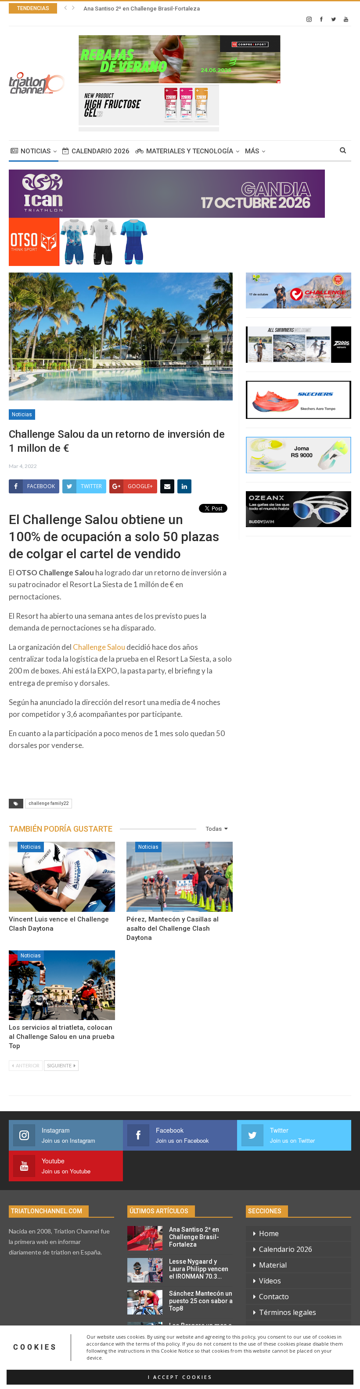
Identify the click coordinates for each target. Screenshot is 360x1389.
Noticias (35, 151)
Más (252, 151)
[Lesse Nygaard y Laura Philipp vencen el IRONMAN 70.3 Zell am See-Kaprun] (144, 1270)
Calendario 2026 (101, 151)
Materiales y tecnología (189, 151)
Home (269, 1233)
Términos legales (287, 1312)
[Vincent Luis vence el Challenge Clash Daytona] (62, 877)
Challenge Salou (99, 647)
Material (273, 1265)
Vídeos (270, 1281)
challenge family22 (48, 803)
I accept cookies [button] (180, 1377)
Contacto (274, 1296)
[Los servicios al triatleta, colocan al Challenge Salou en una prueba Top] (62, 985)
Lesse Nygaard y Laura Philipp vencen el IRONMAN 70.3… (198, 1269)
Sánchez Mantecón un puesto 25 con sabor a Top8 (201, 1301)
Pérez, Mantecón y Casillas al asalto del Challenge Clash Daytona (172, 928)
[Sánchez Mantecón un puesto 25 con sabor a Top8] (144, 1302)
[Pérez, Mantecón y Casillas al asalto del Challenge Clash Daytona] (179, 877)
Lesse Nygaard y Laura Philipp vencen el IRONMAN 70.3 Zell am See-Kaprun (182, 8)
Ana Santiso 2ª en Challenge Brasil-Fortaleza (194, 1237)
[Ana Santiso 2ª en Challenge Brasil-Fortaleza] (144, 1238)
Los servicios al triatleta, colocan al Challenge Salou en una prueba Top (62, 1037)
